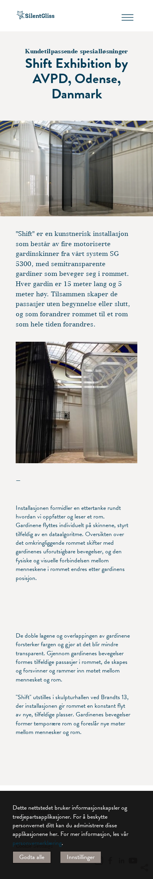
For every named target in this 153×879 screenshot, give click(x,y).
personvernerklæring (37, 843)
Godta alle (31, 857)
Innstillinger (81, 857)
